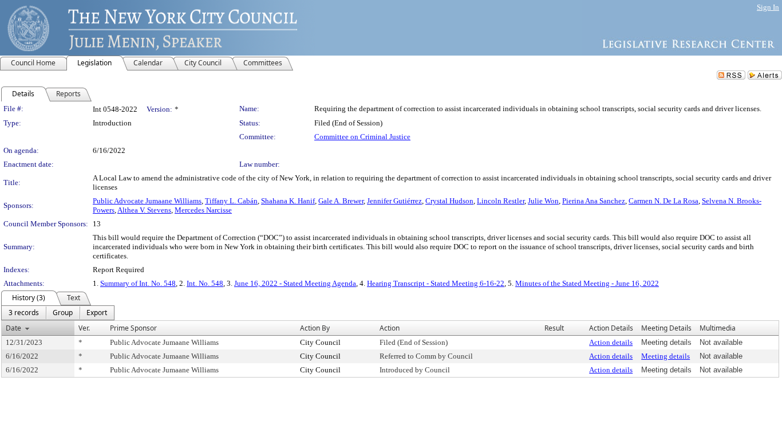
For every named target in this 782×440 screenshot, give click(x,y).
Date (13, 328)
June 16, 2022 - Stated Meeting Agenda (295, 283)
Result (554, 328)
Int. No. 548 (205, 283)
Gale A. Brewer (341, 201)
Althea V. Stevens (144, 210)
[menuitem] (24, 313)
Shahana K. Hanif (288, 201)
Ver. (84, 328)
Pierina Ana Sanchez (593, 201)
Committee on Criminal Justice (362, 136)
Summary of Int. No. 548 (138, 283)
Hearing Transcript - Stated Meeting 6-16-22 (435, 283)
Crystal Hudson (449, 201)
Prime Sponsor (133, 328)
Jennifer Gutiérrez (394, 201)
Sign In (768, 7)
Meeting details (665, 356)
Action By (315, 328)
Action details (611, 342)
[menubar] (57, 312)
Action (390, 328)
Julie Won (543, 201)
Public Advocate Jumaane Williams (147, 201)
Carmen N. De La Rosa (663, 201)
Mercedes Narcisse (203, 210)
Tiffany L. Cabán (231, 201)
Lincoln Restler (500, 201)
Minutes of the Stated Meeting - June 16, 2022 (587, 283)
